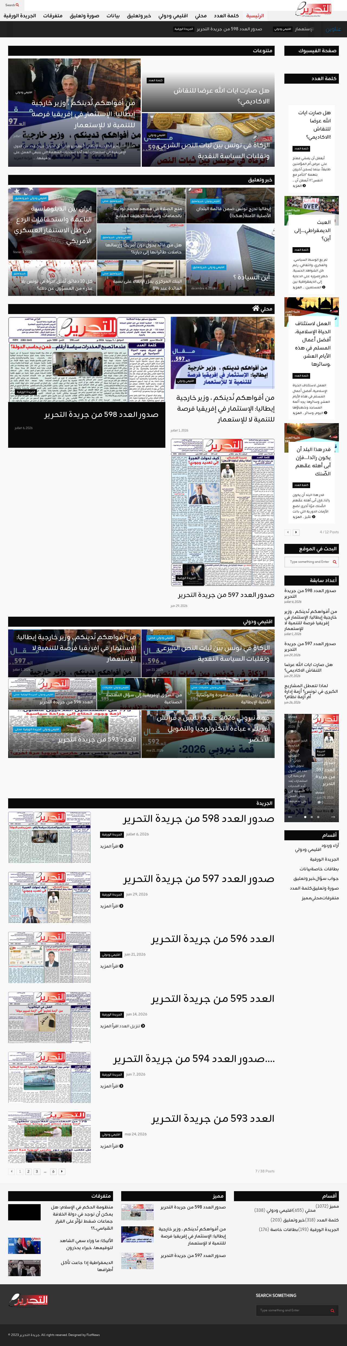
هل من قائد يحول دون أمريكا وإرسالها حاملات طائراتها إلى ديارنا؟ (143, 249)
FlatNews (93, 1335)
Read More (295, 811)
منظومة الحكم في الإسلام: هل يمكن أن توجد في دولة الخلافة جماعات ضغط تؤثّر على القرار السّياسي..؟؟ (82, 1218)
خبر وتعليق (139, 16)
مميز (306, 898)
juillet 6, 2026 (24, 428)
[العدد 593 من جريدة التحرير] (49, 1137)
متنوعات (262, 51)
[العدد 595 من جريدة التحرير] (49, 1017)
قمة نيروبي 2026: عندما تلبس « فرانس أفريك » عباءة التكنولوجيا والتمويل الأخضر (213, 729)
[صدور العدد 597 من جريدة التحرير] (223, 512)
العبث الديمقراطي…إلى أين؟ (312, 230)
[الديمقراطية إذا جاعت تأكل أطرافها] (24, 1268)
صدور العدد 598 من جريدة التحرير (165, 29)
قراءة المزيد (24, 438)
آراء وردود (330, 845)
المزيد (298, 186)
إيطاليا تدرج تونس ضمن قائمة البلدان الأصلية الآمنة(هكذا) (233, 212)
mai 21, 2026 (154, 750)
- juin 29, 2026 (297, 797)
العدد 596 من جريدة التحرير (66, 702)
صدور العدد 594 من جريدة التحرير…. (194, 1059)
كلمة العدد (226, 16)
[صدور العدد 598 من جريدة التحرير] (86, 359)
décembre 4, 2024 (203, 288)
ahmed (292, 792)
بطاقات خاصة (325, 869)
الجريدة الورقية (20, 16)
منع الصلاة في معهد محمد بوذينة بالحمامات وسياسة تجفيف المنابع (147, 212)
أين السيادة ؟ (251, 277)
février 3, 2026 (22, 252)
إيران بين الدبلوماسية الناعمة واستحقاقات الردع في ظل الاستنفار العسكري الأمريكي (53, 225)
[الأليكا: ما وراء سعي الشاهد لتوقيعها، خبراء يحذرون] (24, 1246)
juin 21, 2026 (135, 955)
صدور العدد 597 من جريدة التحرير (226, 595)
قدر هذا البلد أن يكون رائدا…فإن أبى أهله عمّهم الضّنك (313, 462)
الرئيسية (255, 16)
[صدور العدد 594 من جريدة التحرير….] (49, 1077)
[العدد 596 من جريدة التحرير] (49, 957)
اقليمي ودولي (173, 16)
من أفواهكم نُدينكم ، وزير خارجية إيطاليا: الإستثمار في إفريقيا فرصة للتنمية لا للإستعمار (83, 114)
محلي (201, 16)
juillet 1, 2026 (22, 136)
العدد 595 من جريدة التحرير (213, 999)
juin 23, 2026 (154, 670)
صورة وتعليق (84, 16)
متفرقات (53, 16)
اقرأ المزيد (109, 846)
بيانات (113, 16)
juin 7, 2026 (135, 1074)
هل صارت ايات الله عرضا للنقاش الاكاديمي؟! (314, 125)
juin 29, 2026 (179, 606)
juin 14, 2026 (136, 1014)
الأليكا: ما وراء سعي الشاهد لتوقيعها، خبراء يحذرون (86, 1244)
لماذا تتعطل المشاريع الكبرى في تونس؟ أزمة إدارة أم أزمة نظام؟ (311, 691)
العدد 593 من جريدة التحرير (97, 739)
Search (10, 5)
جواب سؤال (327, 878)
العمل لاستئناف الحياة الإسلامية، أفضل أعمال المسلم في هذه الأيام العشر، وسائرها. (313, 344)
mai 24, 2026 (21, 750)
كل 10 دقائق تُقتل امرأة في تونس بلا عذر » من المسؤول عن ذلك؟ (57, 285)
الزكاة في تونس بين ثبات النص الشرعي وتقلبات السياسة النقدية (213, 151)
